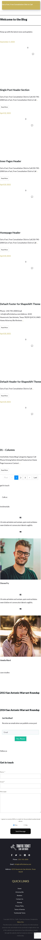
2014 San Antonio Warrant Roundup (20, 705)
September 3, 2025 (7, 42)
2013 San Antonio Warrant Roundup (20, 688)
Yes (16, 825)
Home (19, 888)
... (37, 100)
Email (2, 782)
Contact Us (19, 899)
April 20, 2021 (5, 184)
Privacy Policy (19, 906)
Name (2, 772)
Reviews (19, 895)
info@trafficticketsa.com (23, 864)
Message (3, 791)
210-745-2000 (23, 859)
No (26, 825)
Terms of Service (19, 909)
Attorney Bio (20, 892)
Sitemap (19, 902)
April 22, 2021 (5, 113)
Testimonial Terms (19, 913)
